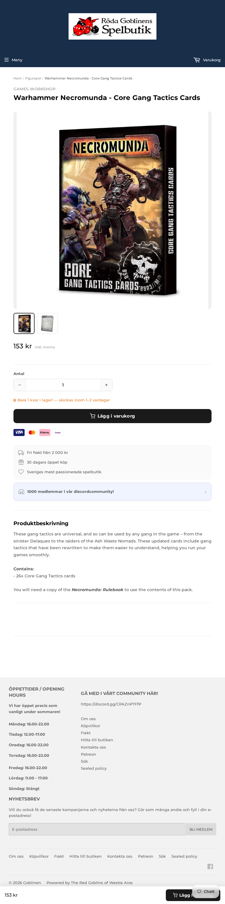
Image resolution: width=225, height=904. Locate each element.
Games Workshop (34, 89)
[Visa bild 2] (47, 323)
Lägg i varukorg (116, 416)
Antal (18, 373)
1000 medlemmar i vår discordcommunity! (70, 491)
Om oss (88, 718)
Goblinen (32, 882)
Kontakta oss (93, 747)
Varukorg (211, 59)
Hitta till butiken (97, 739)
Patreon (88, 754)
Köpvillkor (90, 725)
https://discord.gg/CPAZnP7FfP (111, 704)
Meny (17, 59)
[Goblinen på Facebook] (210, 867)
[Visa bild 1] (24, 323)
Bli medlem (201, 829)
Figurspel (33, 78)
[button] (112, 210)
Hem (17, 78)
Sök (84, 761)
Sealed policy (94, 768)
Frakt (86, 732)
